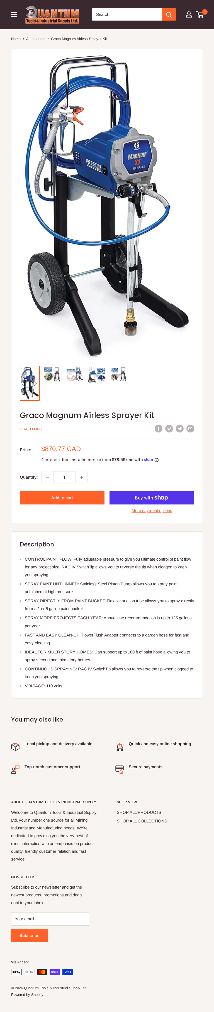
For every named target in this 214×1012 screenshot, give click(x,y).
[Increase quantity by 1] (81, 477)
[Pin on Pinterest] (169, 428)
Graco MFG (31, 429)
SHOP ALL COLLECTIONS (142, 821)
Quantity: (29, 477)
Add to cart (62, 497)
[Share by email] (190, 428)
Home (16, 39)
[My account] (189, 14)
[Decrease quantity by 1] (47, 477)
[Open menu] (14, 14)
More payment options (152, 510)
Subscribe (29, 935)
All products (35, 39)
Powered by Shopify (27, 995)
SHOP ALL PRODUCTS (139, 812)
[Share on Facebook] (158, 428)
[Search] (169, 14)
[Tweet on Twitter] (180, 428)
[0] (200, 14)
